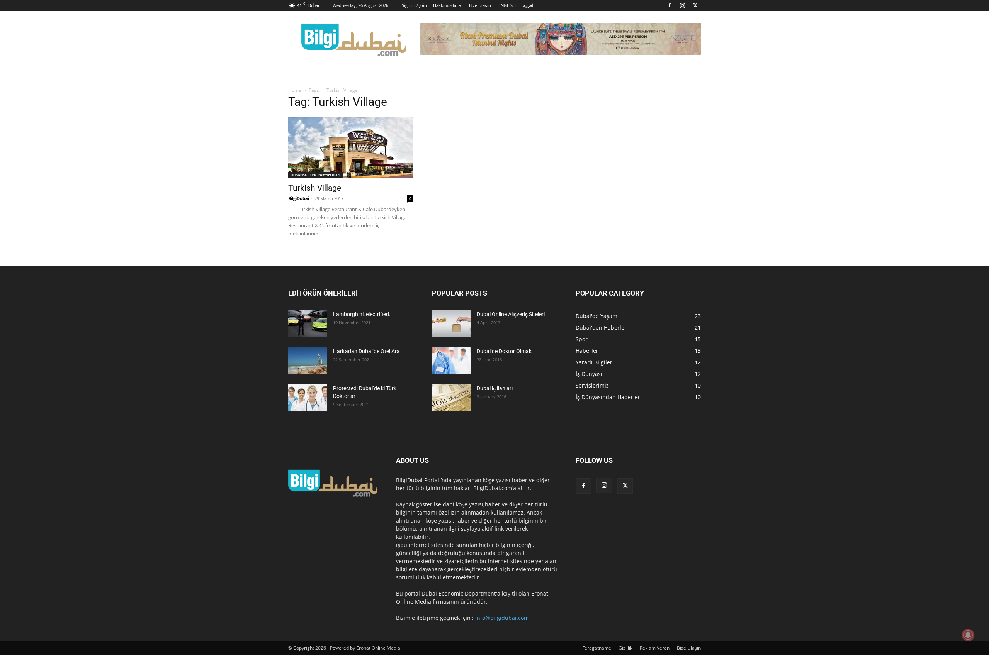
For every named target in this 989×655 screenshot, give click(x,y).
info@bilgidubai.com (502, 617)
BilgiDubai (298, 198)
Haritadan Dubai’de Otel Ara (366, 351)
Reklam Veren (655, 648)
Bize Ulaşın (480, 5)
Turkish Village (314, 188)
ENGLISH (507, 5)
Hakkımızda (444, 5)
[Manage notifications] (968, 635)
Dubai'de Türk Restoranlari (315, 175)
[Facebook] (669, 5)
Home (294, 90)
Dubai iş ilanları (495, 388)
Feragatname (596, 648)
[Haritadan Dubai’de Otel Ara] (307, 360)
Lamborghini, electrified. (362, 314)
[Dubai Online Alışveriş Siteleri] (451, 323)
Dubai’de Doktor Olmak (504, 351)
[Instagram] (682, 5)
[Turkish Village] (350, 147)
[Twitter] (695, 5)
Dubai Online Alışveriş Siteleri (511, 314)
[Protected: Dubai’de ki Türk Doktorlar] (307, 397)
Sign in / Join (414, 5)
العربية (528, 5)
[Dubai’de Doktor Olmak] (451, 360)
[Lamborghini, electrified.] (307, 323)
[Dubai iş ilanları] (451, 397)
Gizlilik (625, 648)
